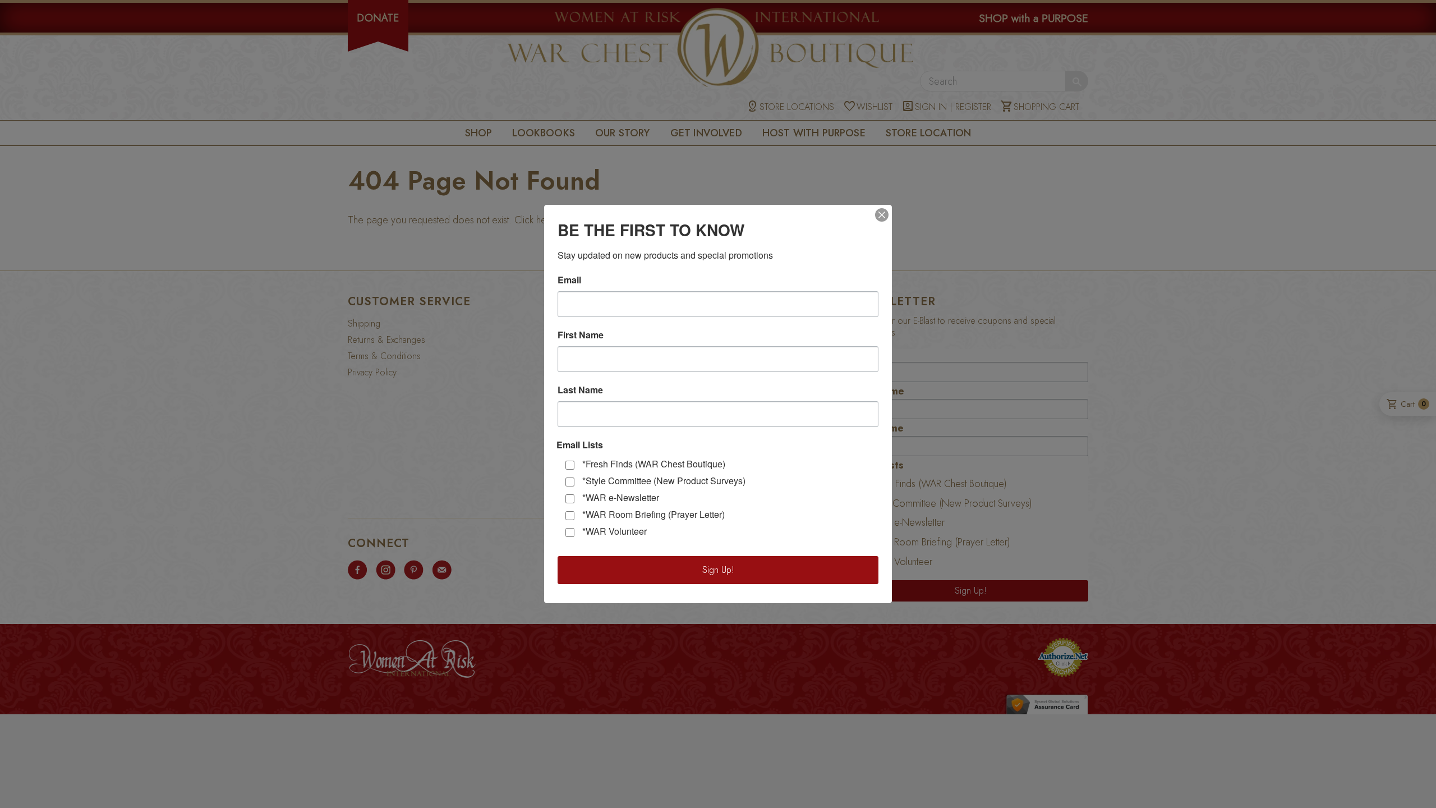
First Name (581, 334)
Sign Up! (718, 569)
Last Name (580, 389)
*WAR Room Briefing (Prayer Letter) (653, 514)
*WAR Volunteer (614, 531)
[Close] (882, 215)
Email (569, 280)
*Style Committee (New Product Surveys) (663, 480)
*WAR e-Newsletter (620, 497)
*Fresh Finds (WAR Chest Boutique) (653, 463)
